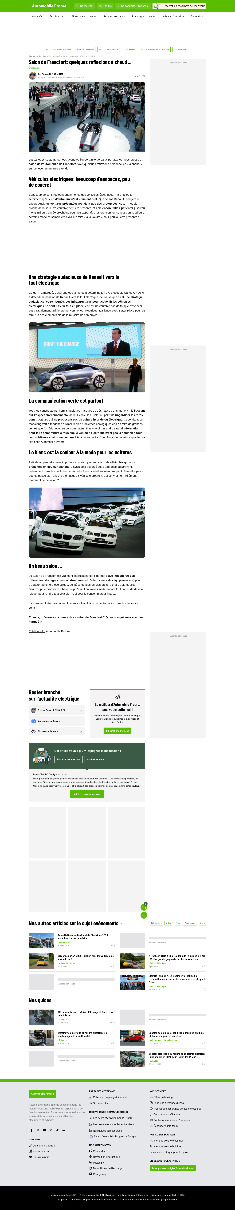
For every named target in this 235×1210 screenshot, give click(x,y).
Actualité (63, 1019)
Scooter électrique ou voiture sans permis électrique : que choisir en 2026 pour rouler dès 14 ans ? (177, 1055)
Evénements (34, 67)
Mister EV (98, 1162)
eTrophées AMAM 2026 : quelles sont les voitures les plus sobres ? (86, 957)
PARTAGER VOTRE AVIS (102, 1091)
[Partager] (143, 75)
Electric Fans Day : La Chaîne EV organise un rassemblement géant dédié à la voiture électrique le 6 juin (177, 979)
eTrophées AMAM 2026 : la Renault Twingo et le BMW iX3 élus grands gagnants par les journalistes (177, 957)
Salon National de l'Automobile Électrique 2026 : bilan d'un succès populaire (83, 936)
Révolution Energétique (106, 1157)
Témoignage (190, 923)
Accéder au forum (95, 759)
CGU (182, 1195)
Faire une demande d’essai (168, 1103)
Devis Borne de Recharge (107, 1168)
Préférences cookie (89, 1195)
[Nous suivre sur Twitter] (38, 1130)
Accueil (32, 56)
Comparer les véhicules (166, 1114)
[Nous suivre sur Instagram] (51, 1130)
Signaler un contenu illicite (164, 1195)
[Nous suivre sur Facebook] (32, 1130)
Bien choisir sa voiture (84, 16)
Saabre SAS (138, 1199)
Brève (202, 923)
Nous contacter (41, 1151)
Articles (42, 56)
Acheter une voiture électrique (163, 1040)
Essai (178, 923)
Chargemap (99, 1174)
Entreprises (197, 16)
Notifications (108, 1195)
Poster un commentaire (68, 759)
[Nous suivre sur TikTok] (57, 1130)
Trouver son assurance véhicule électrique (177, 1108)
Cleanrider (99, 1151)
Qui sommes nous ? (44, 1145)
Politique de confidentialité (63, 1195)
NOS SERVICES (158, 1091)
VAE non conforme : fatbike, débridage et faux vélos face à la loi (85, 1013)
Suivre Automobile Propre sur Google (115, 1136)
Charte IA (143, 1195)
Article (168, 923)
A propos (34, 1139)
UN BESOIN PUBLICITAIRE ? (165, 1161)
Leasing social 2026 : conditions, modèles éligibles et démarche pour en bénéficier (176, 1034)
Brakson (172, 1199)
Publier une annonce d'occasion (171, 1120)
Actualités (37, 16)
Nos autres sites (100, 1145)
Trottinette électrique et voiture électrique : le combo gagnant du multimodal (82, 1034)
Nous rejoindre (41, 1157)
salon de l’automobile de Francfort (52, 164)
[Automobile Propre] (49, 6)
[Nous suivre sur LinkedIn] (64, 1130)
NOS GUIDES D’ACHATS (163, 1134)
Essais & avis (57, 16)
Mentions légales (126, 1195)
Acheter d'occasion (173, 16)
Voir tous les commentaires (87, 794)
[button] (87, 785)
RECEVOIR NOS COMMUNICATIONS (108, 1112)
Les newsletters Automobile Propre (113, 1118)
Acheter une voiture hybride (165, 1146)
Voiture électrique (67, 963)
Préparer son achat (114, 16)
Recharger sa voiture (144, 16)
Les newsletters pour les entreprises (113, 1124)
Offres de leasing (163, 1097)
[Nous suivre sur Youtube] (44, 1130)
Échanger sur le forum (165, 1126)
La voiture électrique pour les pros (169, 1152)
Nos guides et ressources (107, 1130)
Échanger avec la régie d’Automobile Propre (172, 1168)
